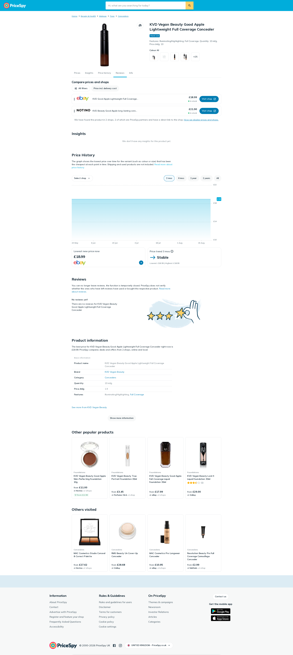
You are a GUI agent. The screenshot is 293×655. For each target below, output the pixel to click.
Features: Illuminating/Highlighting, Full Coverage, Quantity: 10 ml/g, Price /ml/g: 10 (183, 43)
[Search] (190, 5)
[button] (195, 57)
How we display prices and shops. (201, 119)
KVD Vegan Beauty (114, 372)
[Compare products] (140, 25)
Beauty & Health (88, 16)
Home (74, 16)
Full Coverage (137, 394)
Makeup (103, 16)
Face (112, 16)
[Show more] (74, 99)
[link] (90, 468)
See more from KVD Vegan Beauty (89, 407)
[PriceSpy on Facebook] (114, 645)
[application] (146, 214)
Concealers (123, 16)
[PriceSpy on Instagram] (120, 645)
